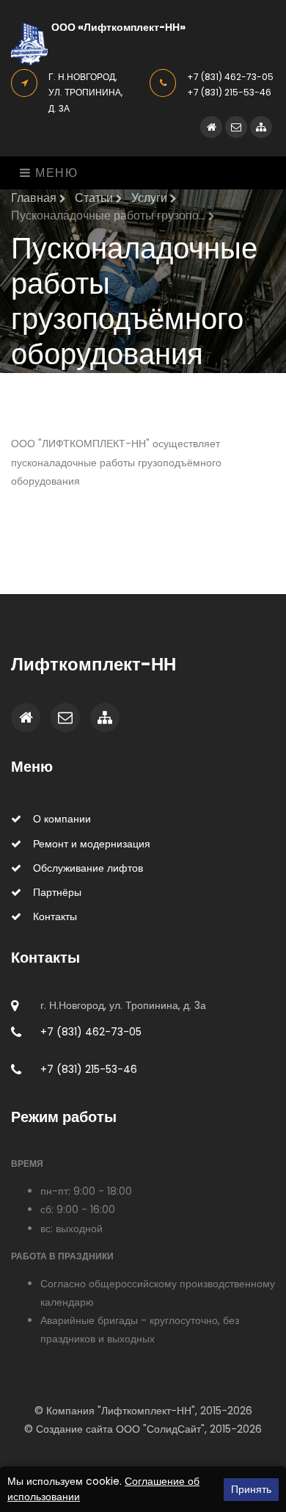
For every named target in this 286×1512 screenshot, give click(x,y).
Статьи (95, 197)
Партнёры (57, 892)
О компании (62, 818)
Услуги (150, 197)
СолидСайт (174, 1429)
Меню (55, 172)
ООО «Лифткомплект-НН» (118, 27)
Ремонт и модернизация (91, 843)
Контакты (55, 916)
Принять (251, 1489)
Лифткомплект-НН (93, 664)
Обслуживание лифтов (88, 868)
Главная (35, 197)
